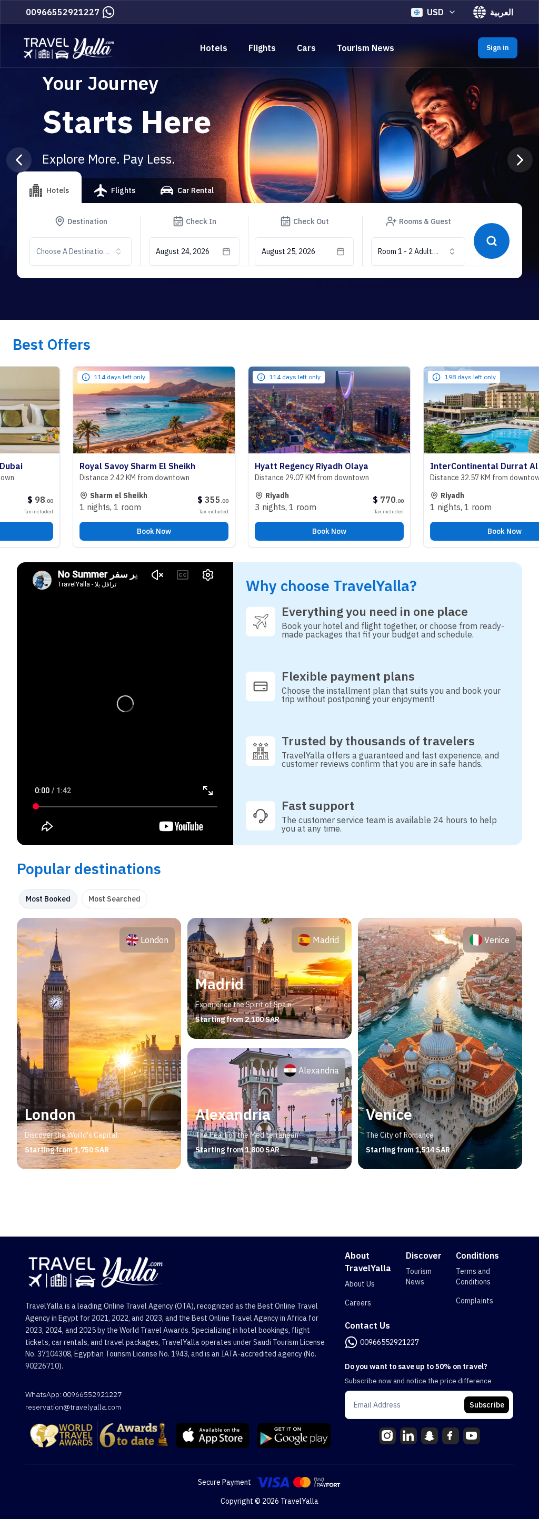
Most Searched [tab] (114, 899)
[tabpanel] (269, 1043)
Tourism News (365, 48)
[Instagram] (387, 1435)
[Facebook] (450, 1435)
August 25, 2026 (288, 251)
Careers (358, 1303)
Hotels (213, 48)
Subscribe (487, 1405)
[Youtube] (471, 1435)
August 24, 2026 (182, 251)
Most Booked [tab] (48, 899)
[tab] (49, 187)
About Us (360, 1284)
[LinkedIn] (408, 1435)
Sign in (497, 47)
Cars (306, 48)
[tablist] (121, 194)
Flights (262, 48)
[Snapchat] (429, 1435)
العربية (501, 12)
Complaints (474, 1300)
